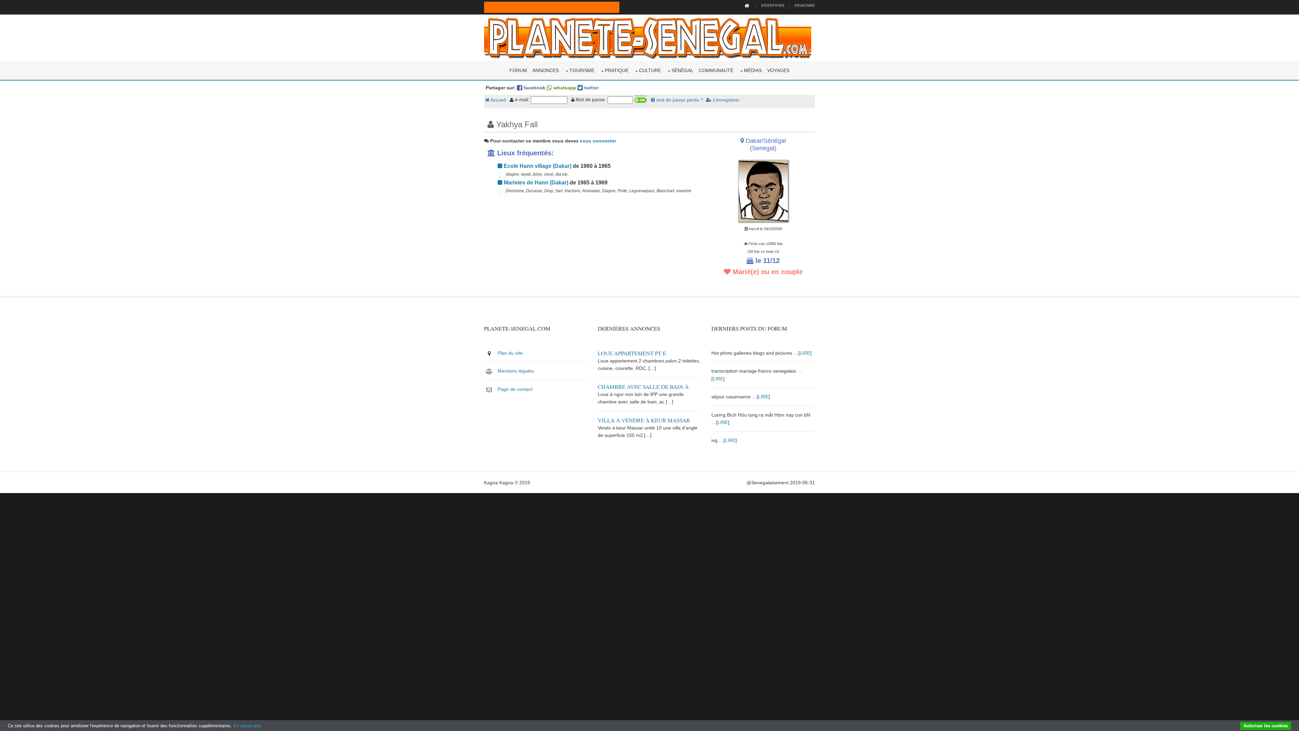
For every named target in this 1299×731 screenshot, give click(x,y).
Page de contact (515, 389)
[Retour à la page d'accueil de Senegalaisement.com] (748, 5)
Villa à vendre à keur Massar (644, 420)
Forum (518, 70)
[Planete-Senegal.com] (647, 37)
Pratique (617, 70)
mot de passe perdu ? (679, 100)
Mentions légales (516, 371)
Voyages (778, 70)
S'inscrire (804, 5)
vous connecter (598, 140)
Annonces (545, 70)
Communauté (716, 70)
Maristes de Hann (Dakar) (535, 182)
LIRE (805, 353)
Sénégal (682, 70)
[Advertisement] (592, 248)
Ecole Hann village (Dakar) (536, 166)
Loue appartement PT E (632, 353)
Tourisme (581, 70)
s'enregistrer (725, 100)
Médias (753, 70)
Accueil (497, 100)
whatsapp (564, 87)
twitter (591, 87)
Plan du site (510, 353)
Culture (650, 70)
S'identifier (772, 5)
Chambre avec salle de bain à (643, 387)
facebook (533, 87)
